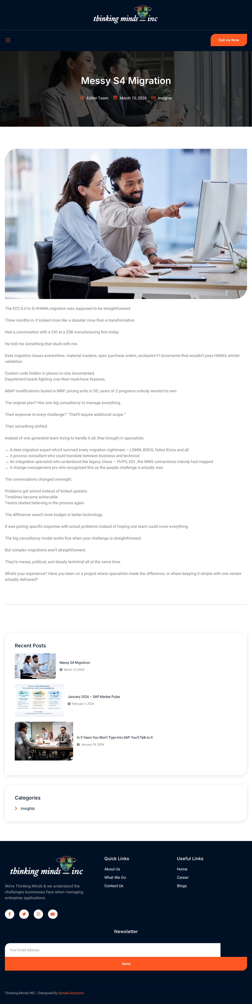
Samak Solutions (71, 993)
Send (126, 964)
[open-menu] (7, 40)
